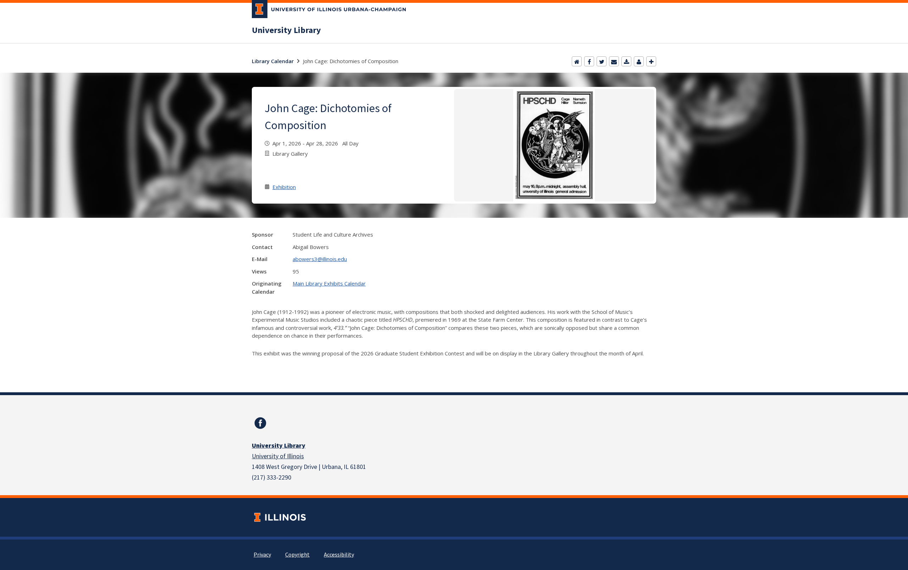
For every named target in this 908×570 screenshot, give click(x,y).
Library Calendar (273, 61)
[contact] (639, 61)
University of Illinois (278, 456)
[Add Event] (651, 61)
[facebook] (260, 423)
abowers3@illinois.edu (320, 258)
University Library (286, 30)
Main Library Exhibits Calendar (329, 283)
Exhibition (284, 186)
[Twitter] (602, 61)
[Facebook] (589, 61)
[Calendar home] (577, 61)
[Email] (614, 61)
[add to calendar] (626, 61)
